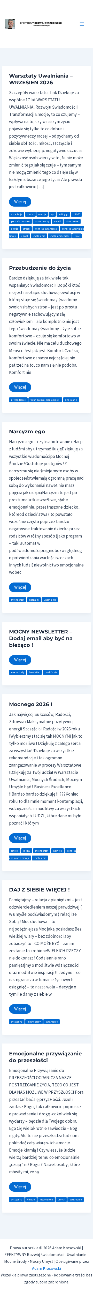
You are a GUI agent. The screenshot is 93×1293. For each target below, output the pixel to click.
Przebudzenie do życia (40, 268)
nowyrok (57, 850)
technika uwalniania (46, 228)
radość (57, 221)
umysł (24, 236)
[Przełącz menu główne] (82, 24)
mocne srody (17, 599)
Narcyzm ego (27, 431)
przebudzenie (18, 399)
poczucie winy (42, 221)
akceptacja (16, 214)
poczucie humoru (20, 221)
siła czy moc (72, 221)
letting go (63, 214)
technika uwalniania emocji (45, 399)
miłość (76, 214)
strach (26, 228)
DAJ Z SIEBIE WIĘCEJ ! (39, 890)
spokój (14, 228)
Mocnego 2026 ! (30, 704)
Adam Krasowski (46, 1268)
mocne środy (17, 672)
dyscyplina (16, 1021)
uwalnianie (39, 236)
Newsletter (34, 672)
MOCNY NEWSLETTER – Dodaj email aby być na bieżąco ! (41, 638)
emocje (42, 214)
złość (77, 236)
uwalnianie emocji (59, 236)
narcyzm (34, 599)
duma (30, 214)
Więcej (22, 203)
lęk (52, 214)
